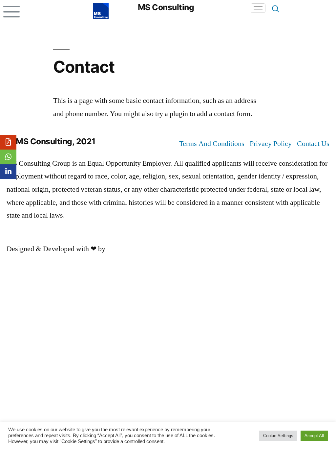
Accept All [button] (314, 435)
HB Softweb (125, 248)
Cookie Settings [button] (278, 435)
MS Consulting (166, 7)
